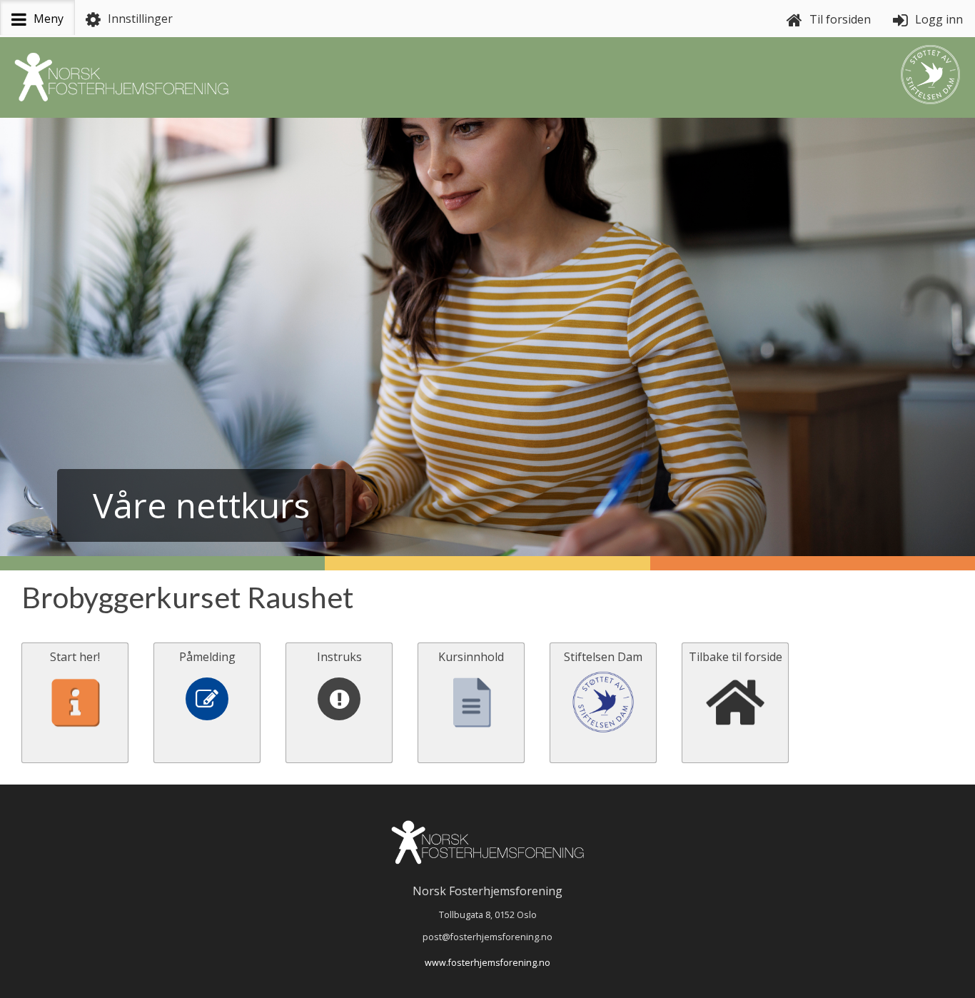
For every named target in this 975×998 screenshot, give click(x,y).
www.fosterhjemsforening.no (487, 963)
